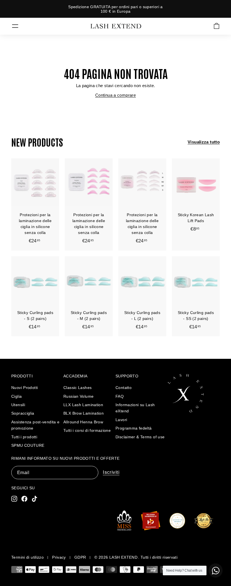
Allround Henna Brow (83, 422)
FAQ (119, 396)
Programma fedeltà (133, 428)
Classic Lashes (77, 387)
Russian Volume (78, 396)
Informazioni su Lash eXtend (135, 408)
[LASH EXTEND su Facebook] (24, 499)
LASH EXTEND (123, 557)
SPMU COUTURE (28, 445)
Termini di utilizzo (27, 557)
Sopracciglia (22, 413)
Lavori (121, 419)
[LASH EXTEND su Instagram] (14, 499)
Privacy (59, 557)
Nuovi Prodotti (24, 387)
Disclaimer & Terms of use (140, 437)
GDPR (80, 557)
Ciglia (16, 396)
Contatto (123, 387)
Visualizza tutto (204, 142)
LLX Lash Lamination (83, 405)
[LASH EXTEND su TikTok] (34, 499)
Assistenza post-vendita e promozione (35, 425)
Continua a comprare (115, 95)
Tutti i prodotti (24, 437)
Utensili (18, 405)
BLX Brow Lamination (83, 413)
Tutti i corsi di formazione (87, 430)
